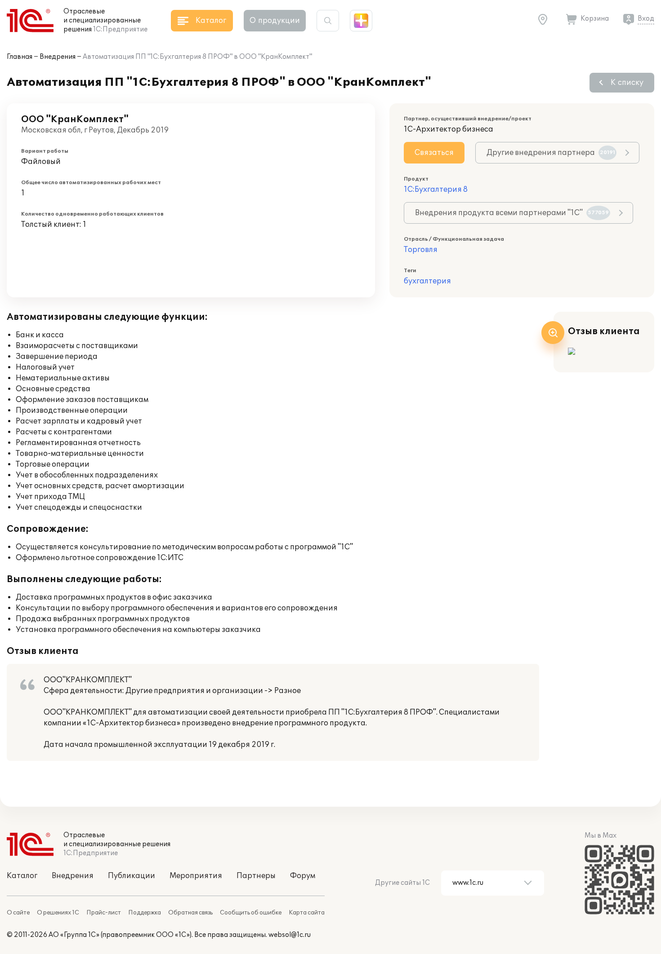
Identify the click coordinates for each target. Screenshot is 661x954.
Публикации (131, 875)
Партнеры (256, 875)
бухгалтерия (427, 281)
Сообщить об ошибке (250, 912)
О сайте (18, 912)
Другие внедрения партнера (551, 152)
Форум (302, 875)
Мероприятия (196, 875)
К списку (627, 82)
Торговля (421, 249)
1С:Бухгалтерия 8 (436, 189)
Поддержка (144, 912)
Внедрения (58, 57)
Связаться (434, 152)
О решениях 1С (58, 912)
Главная (19, 57)
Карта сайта (307, 912)
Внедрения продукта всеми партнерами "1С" (512, 212)
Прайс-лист (103, 912)
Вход (646, 18)
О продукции (275, 20)
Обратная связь (190, 912)
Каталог (22, 875)
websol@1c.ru (289, 935)
